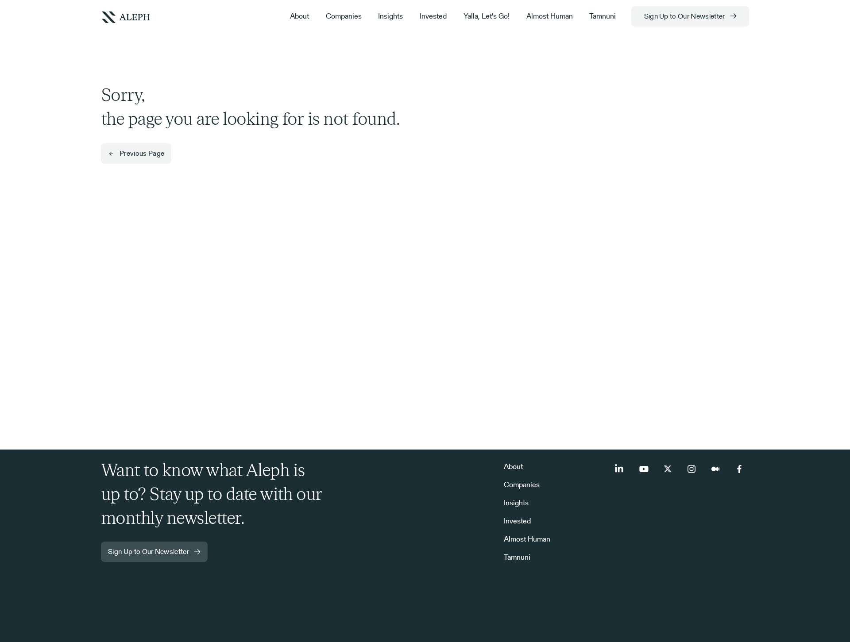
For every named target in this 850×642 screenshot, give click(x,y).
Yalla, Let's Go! (487, 16)
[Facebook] (739, 469)
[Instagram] (691, 469)
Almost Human (549, 16)
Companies (344, 16)
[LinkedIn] (620, 469)
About (299, 16)
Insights (390, 16)
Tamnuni (602, 16)
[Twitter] (667, 469)
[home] (126, 16)
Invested (433, 16)
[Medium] (715, 469)
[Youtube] (643, 469)
